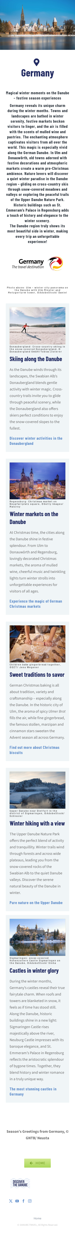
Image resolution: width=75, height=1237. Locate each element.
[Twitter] (10, 1201)
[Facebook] (23, 1201)
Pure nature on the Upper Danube (36, 902)
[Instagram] (30, 1201)
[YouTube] (17, 1201)
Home (37, 1218)
